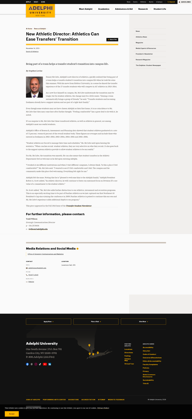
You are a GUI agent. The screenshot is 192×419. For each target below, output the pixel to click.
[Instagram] (36, 364)
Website (31, 282)
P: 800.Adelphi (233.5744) (40, 357)
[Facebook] (27, 364)
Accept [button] (11, 414)
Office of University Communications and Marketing (46, 254)
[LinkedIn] (49, 364)
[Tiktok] (40, 364)
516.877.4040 (33, 275)
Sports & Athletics (32, 51)
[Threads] (31, 364)
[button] (171, 2)
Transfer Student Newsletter (79, 205)
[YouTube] (45, 364)
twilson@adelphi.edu (38, 229)
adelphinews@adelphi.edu (37, 268)
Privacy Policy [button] (103, 408)
